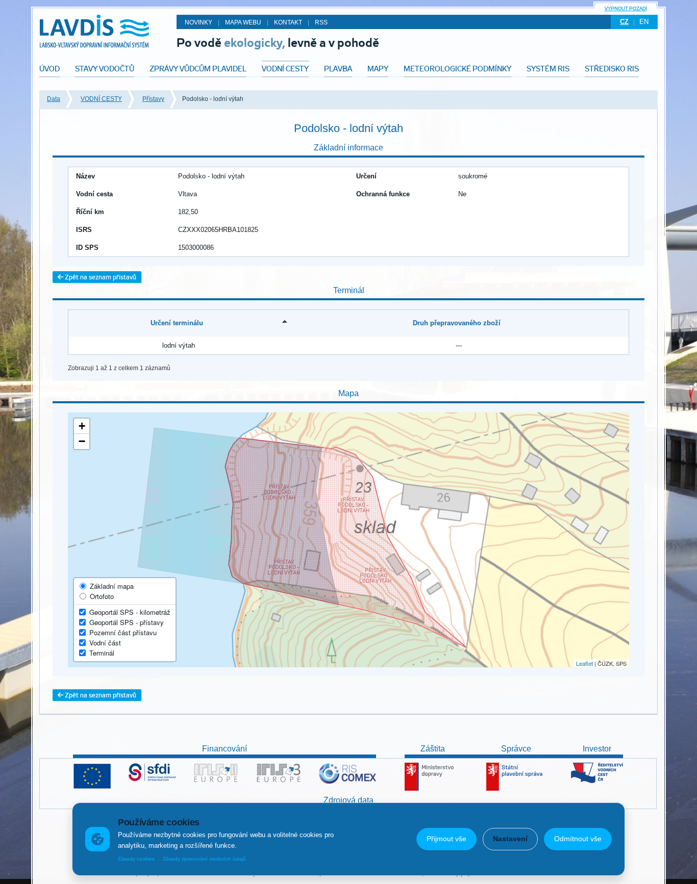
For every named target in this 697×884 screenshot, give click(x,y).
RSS (321, 22)
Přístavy (153, 98)
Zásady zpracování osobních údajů (204, 859)
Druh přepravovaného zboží (457, 323)
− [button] (82, 441)
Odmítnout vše (578, 839)
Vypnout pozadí (626, 8)
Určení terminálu (177, 323)
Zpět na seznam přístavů (99, 277)
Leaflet (584, 663)
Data (53, 98)
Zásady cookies (136, 859)
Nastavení (510, 839)
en (644, 21)
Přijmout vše (446, 839)
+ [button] (82, 426)
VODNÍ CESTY (101, 98)
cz (624, 21)
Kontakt (288, 22)
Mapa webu (243, 22)
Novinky (198, 22)
